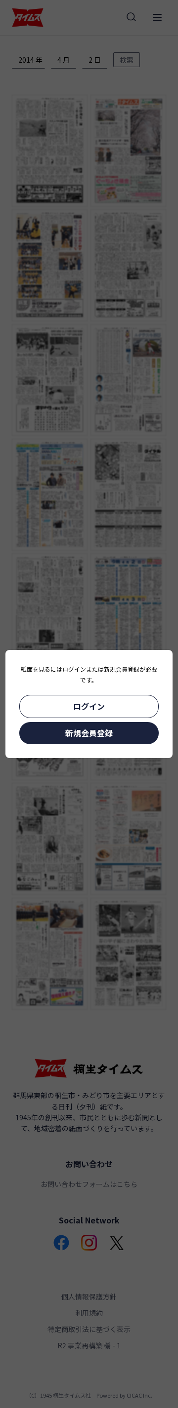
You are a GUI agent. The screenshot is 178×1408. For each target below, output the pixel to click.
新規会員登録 (89, 733)
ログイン (89, 706)
